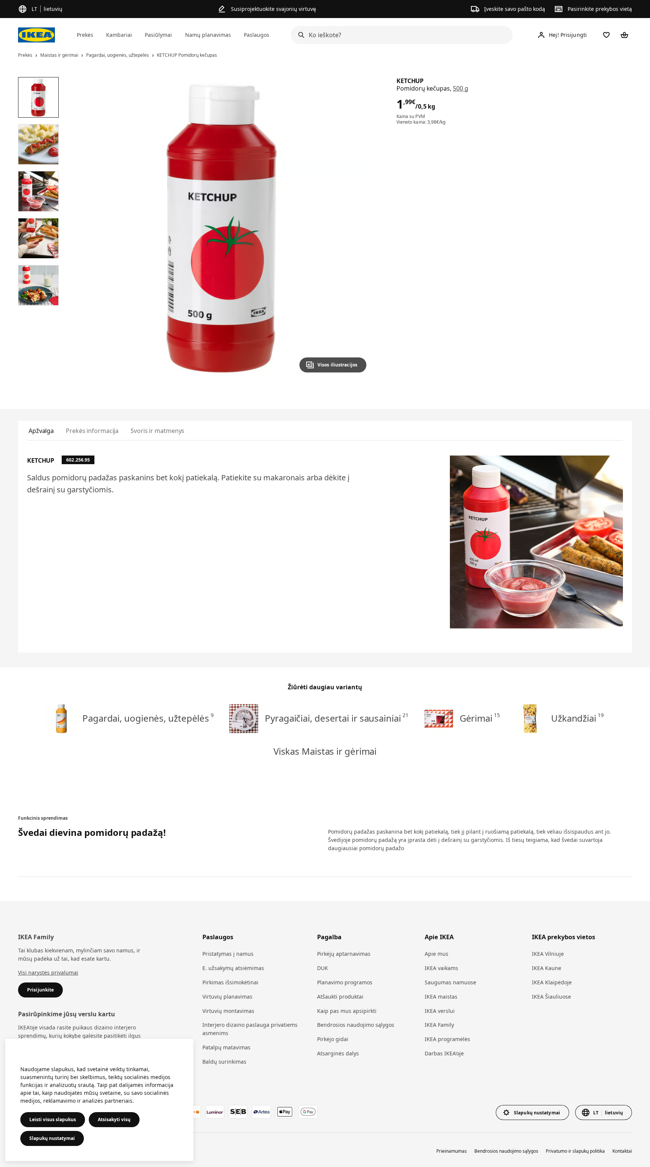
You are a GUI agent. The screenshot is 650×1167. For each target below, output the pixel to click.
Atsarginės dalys (338, 1053)
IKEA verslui (440, 1010)
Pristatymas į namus (228, 953)
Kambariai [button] (119, 34)
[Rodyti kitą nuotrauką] (357, 227)
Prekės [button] (85, 34)
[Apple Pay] (284, 1112)
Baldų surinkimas (224, 1061)
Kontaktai (622, 1151)
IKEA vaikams (441, 968)
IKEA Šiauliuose (551, 996)
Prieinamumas (451, 1151)
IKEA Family (439, 1024)
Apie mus (436, 953)
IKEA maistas (441, 996)
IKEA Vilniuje (548, 953)
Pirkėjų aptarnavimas (344, 953)
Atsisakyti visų (114, 1119)
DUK (322, 968)
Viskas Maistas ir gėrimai (325, 751)
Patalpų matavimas (226, 1047)
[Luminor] (214, 1112)
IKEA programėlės (447, 1039)
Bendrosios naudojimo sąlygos (355, 1024)
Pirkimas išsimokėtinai (230, 982)
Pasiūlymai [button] (158, 34)
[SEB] (238, 1112)
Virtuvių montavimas (228, 1010)
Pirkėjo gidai (332, 1039)
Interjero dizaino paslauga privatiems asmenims (250, 1029)
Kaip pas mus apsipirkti (347, 1010)
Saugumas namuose (450, 982)
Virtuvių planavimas (227, 996)
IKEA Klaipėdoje (552, 982)
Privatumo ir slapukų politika (575, 1151)
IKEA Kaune (546, 968)
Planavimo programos (344, 982)
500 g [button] (460, 88)
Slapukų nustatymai (52, 1138)
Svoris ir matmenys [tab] (157, 431)
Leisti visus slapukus (52, 1119)
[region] (221, 227)
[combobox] (399, 35)
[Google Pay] (308, 1112)
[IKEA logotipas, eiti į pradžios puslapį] (36, 34)
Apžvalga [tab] (41, 431)
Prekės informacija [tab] (92, 431)
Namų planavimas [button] (208, 34)
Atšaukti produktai (340, 996)
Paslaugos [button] (256, 34)
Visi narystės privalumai (48, 972)
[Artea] (261, 1112)
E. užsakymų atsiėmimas (233, 968)
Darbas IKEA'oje (444, 1053)
